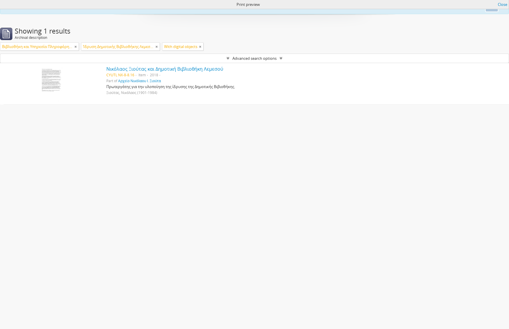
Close (502, 4)
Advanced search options (254, 58)
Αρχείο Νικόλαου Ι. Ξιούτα (139, 80)
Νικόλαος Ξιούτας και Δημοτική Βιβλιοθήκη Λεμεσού (164, 69)
